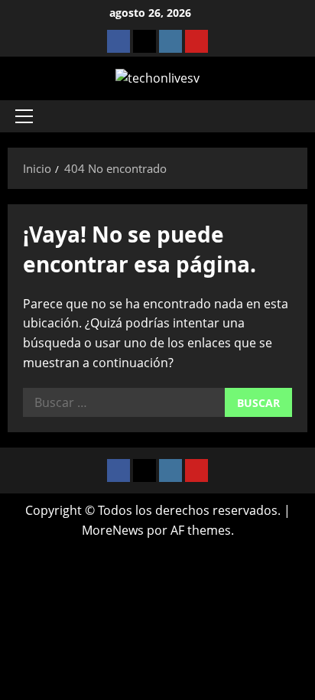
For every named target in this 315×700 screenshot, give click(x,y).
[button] (24, 116)
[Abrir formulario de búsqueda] (288, 116)
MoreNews (113, 530)
